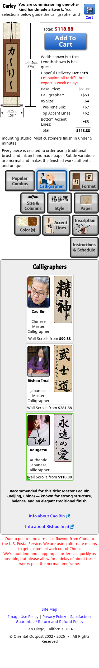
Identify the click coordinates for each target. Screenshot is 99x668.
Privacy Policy (54, 616)
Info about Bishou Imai (47, 526)
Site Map (49, 609)
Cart (89, 17)
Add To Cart (65, 40)
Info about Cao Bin (47, 515)
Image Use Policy (23, 616)
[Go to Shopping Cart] (89, 9)
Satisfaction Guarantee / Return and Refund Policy (53, 619)
